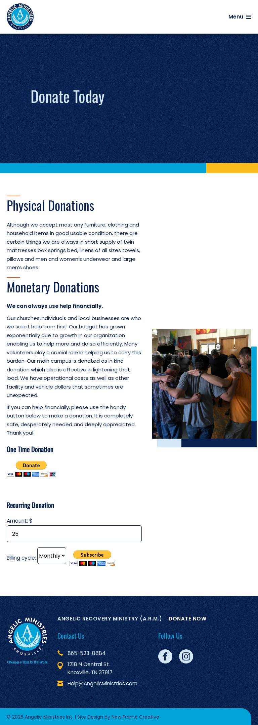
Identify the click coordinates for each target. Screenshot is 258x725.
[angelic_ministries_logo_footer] (27, 640)
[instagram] (186, 656)
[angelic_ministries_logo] (20, 16)
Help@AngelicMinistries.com (102, 683)
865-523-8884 (87, 653)
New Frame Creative (135, 717)
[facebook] (165, 656)
